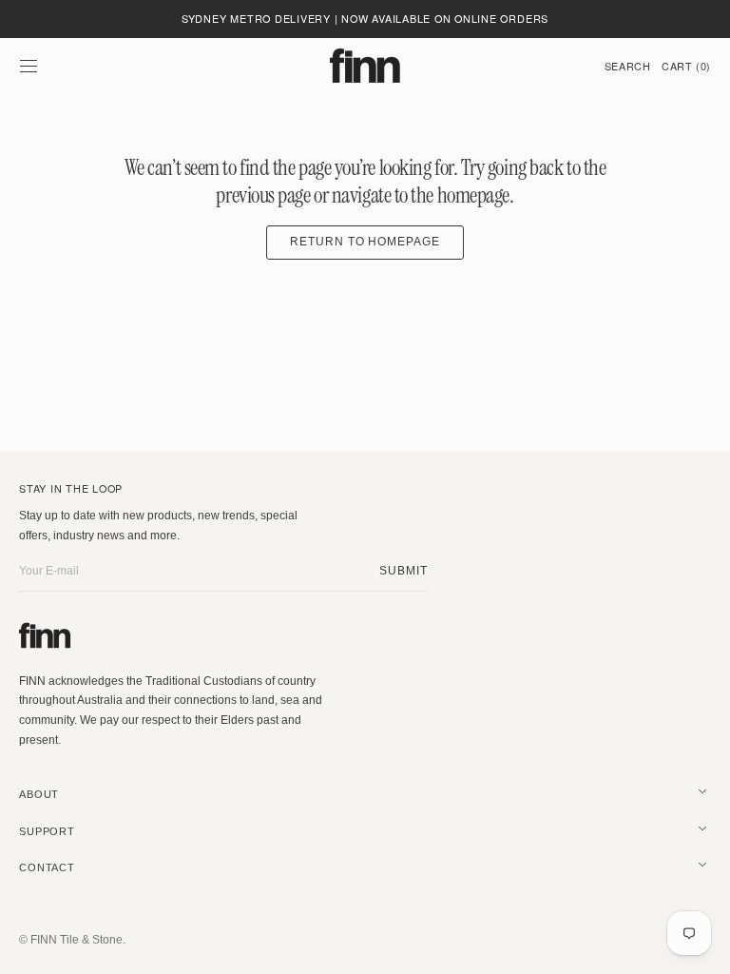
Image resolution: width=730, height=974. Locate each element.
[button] (28, 66)
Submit (403, 570)
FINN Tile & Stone (76, 939)
